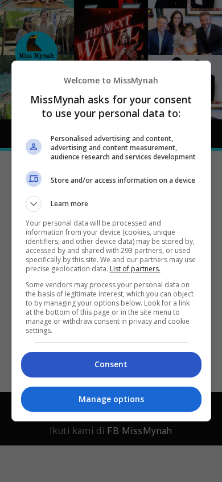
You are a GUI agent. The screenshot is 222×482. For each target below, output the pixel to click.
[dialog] (111, 241)
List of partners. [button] (135, 269)
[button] (111, 204)
